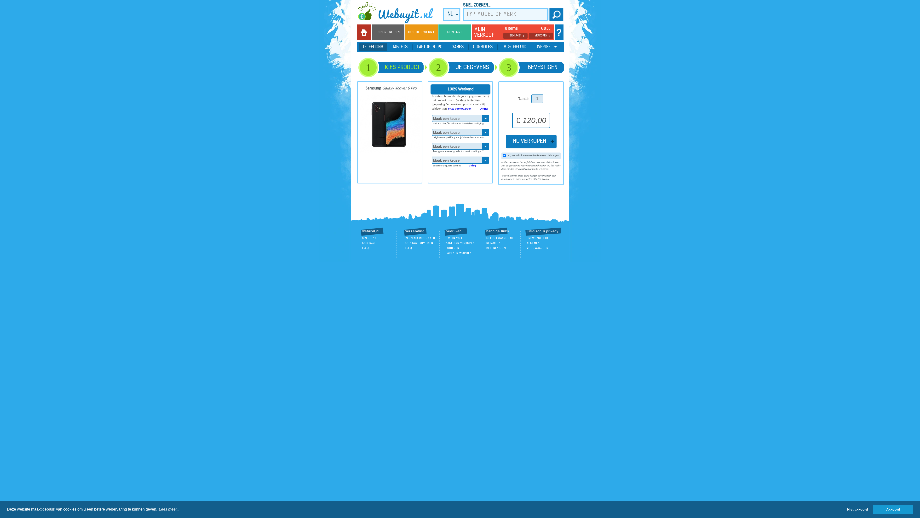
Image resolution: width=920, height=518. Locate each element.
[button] (169, 509)
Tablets (400, 47)
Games (457, 47)
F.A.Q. (366, 248)
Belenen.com (496, 248)
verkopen (541, 35)
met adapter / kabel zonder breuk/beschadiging (458, 123)
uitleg (472, 165)
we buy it (399, 12)
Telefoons (373, 47)
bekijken (516, 35)
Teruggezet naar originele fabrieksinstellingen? (458, 151)
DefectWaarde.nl (500, 238)
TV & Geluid (514, 47)
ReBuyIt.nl (494, 243)
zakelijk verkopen (460, 243)
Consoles (483, 47)
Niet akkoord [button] (857, 509)
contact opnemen (419, 243)
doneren (452, 248)
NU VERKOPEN (531, 141)
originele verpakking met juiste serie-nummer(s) (459, 137)
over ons (369, 238)
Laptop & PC (429, 47)
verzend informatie (420, 238)
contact (369, 243)
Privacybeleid (537, 238)
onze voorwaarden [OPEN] (468, 108)
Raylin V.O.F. (454, 238)
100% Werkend (461, 89)
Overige (543, 47)
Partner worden (459, 253)
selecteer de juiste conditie (454, 165)
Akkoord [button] (893, 509)
